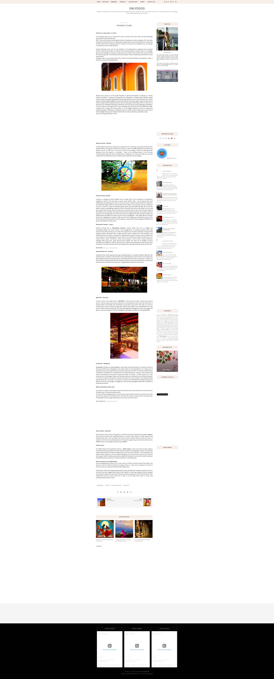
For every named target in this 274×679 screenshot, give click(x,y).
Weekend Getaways (173, 339)
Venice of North (160, 337)
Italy (174, 322)
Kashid (173, 323)
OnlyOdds (137, 8)
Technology (159, 334)
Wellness (168, 340)
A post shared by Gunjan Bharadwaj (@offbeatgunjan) (119, 665)
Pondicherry (172, 328)
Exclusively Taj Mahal (167, 252)
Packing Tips (162, 327)
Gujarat (166, 319)
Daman (165, 317)
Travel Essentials (168, 334)
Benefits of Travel (160, 315)
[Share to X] (121, 492)
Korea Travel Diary (163, 324)
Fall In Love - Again (167, 263)
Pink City (176, 327)
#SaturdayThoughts (167, 182)
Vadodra (176, 336)
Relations (167, 329)
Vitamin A (165, 337)
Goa (164, 319)
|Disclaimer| (149, 673)
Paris (166, 327)
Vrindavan (174, 337)
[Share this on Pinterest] (124, 492)
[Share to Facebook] (118, 492)
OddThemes (137, 675)
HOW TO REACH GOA (111, 401)
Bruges (166, 315)
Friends (158, 319)
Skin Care (161, 332)
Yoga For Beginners (167, 171)
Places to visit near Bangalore (163, 328)
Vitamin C (170, 337)
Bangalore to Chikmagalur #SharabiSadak (169, 229)
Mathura (158, 326)
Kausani (176, 323)
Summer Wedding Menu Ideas (167, 333)
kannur (165, 323)
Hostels (107, 485)
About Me (105, 1)
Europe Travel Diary (166, 318)
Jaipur (177, 322)
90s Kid (158, 314)
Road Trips (159, 330)
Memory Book (163, 326)
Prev (158, 359)
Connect (176, 315)
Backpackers (124, 22)
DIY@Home (113, 1)
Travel (142, 1)
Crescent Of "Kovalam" (168, 241)
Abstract (123, 1)
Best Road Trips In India (168, 217)
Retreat (172, 329)
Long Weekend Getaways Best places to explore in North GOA (170, 194)
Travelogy (126, 485)
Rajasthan (159, 329)
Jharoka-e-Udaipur (167, 274)
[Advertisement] (124, 129)
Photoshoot (165, 206)
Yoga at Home (173, 340)
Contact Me (151, 1)
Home (98, 1)
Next (177, 359)
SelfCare (170, 330)
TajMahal (176, 333)
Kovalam (168, 324)
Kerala (158, 324)
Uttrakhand (172, 336)
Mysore (173, 326)
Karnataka (169, 323)
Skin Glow (165, 332)
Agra (166, 314)
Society (168, 332)
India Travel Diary (116, 485)
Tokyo (164, 334)
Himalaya (166, 320)
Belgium (176, 314)
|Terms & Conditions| (128, 673)
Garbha (161, 319)
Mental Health (169, 326)
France (176, 318)
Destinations (133, 1)
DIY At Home (170, 317)
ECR (160, 318)
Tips (162, 334)
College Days (171, 315)
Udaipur (167, 336)
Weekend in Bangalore (161, 340)
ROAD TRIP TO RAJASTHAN (110, 248)
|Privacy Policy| (140, 673)
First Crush (173, 318)
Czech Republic (160, 317)
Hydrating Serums (160, 322)
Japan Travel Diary (160, 323)
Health (172, 319)
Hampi (169, 319)
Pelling (168, 327)
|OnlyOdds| (145, 671)
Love (177, 324)
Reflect (163, 329)
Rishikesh (176, 329)
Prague (176, 328)
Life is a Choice (173, 324)
